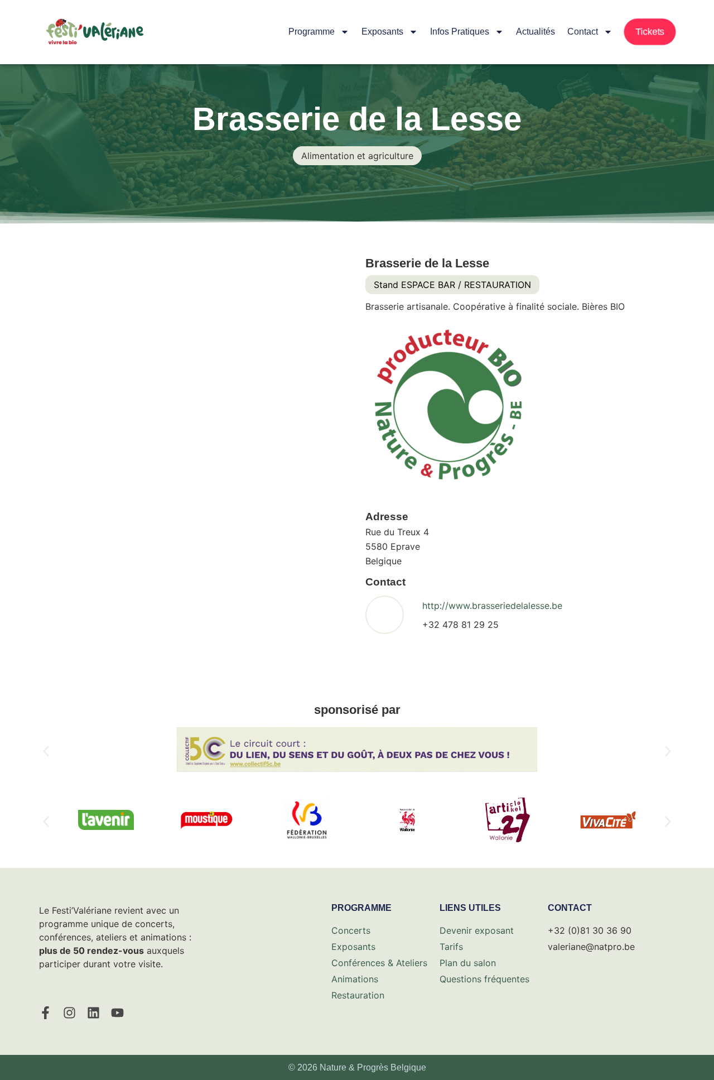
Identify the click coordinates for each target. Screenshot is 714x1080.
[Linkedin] (93, 1012)
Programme (311, 31)
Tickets (649, 32)
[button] (46, 752)
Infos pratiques (459, 31)
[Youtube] (117, 1012)
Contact (582, 31)
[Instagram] (69, 1012)
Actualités (535, 31)
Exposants (382, 31)
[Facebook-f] (45, 1012)
